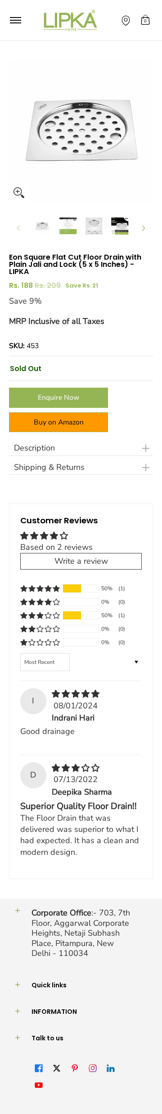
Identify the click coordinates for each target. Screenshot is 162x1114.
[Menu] (15, 20)
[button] (145, 20)
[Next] (143, 228)
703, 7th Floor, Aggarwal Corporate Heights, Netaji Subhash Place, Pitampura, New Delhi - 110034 (81, 933)
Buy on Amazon (59, 422)
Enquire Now (58, 397)
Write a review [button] (81, 561)
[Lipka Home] (71, 20)
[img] (75, 694)
